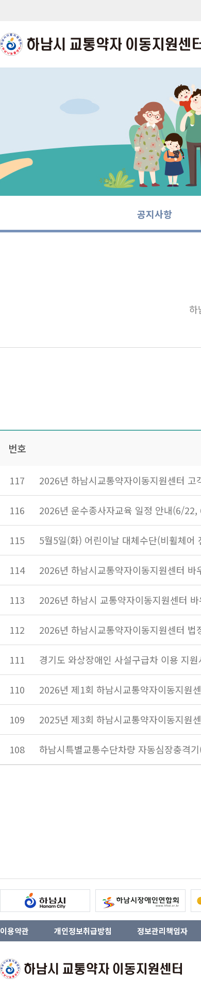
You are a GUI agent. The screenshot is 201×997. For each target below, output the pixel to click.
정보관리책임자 (162, 930)
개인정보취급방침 (83, 930)
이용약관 (14, 930)
